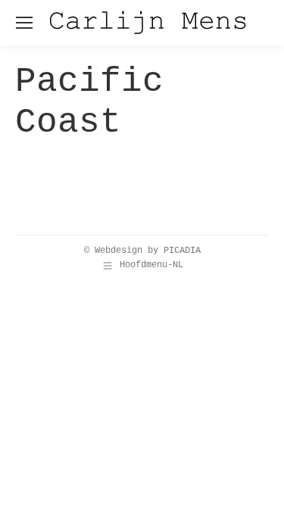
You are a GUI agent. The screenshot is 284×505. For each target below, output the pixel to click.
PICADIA (182, 250)
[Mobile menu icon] (24, 23)
